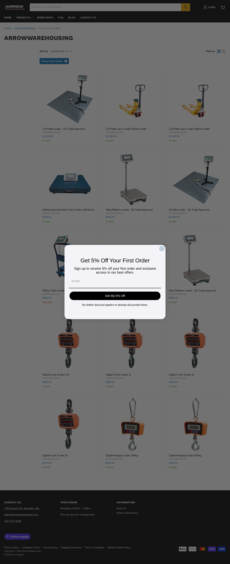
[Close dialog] (162, 249)
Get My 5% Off (115, 296)
